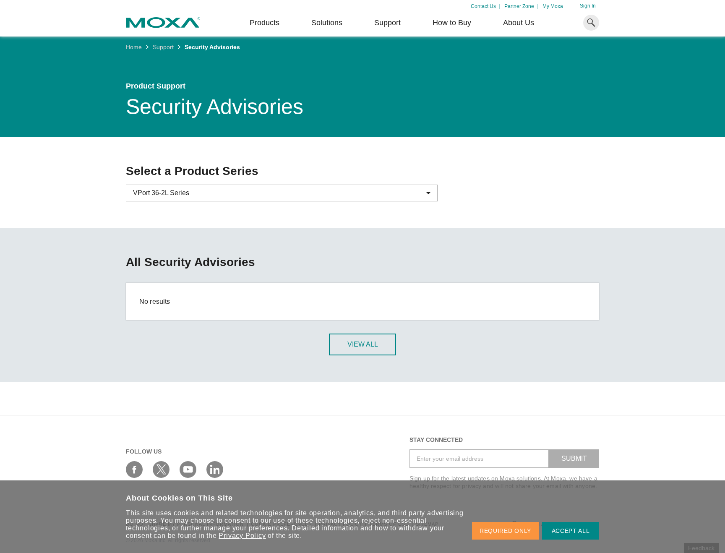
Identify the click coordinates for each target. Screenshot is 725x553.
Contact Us (483, 6)
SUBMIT (574, 458)
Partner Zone (519, 6)
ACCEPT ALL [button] (571, 530)
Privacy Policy (242, 535)
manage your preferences (245, 528)
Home (134, 47)
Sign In (588, 5)
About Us (518, 22)
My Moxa (552, 6)
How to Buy (452, 22)
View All (362, 344)
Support (387, 22)
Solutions (326, 22)
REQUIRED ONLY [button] (505, 530)
